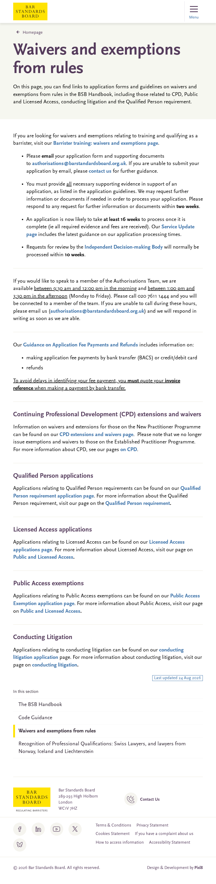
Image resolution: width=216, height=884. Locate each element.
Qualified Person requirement (137, 503)
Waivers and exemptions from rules (57, 731)
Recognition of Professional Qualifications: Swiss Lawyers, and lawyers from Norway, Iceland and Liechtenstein (102, 747)
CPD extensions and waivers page (96, 434)
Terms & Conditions (113, 825)
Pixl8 (198, 868)
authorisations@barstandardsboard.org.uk (79, 163)
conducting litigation (54, 665)
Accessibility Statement (169, 842)
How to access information (120, 842)
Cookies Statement (113, 834)
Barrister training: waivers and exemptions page (105, 143)
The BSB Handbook (40, 704)
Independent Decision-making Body (124, 247)
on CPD (128, 449)
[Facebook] (19, 829)
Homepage (33, 33)
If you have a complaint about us (164, 834)
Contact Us (150, 800)
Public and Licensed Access (43, 557)
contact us (100, 171)
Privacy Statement (152, 825)
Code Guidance (35, 718)
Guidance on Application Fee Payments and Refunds (80, 345)
